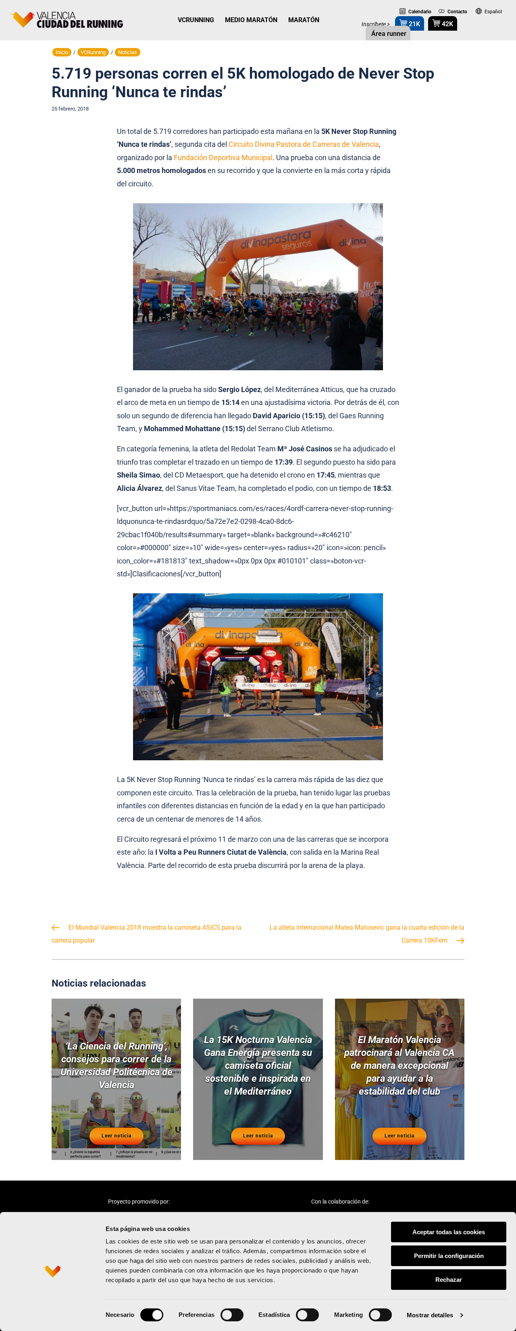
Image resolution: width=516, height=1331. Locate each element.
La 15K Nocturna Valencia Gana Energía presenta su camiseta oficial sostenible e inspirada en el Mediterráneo (258, 1065)
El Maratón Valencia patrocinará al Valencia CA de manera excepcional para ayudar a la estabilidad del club (399, 1065)
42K (446, 24)
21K (413, 24)
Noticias (127, 52)
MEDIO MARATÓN (251, 20)
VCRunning (93, 52)
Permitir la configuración (449, 1255)
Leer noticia (116, 1136)
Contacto (456, 12)
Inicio (62, 52)
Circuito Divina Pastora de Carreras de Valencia (304, 144)
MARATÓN (303, 20)
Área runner (388, 34)
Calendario (419, 12)
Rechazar (448, 1279)
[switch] (232, 1314)
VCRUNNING (196, 20)
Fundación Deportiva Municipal (223, 157)
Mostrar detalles (430, 1315)
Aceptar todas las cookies (448, 1232)
